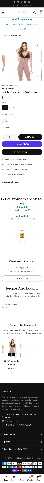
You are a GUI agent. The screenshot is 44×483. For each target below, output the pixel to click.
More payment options (22, 152)
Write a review (22, 278)
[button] (5, 86)
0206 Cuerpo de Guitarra (11, 362)
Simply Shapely (8, 88)
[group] (22, 60)
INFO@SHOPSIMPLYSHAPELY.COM (19, 425)
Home (4, 35)
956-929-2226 (11, 421)
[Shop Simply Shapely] (22, 12)
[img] (22, 207)
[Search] (34, 12)
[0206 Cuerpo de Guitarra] (11, 348)
